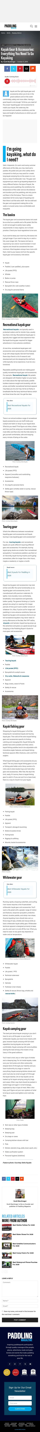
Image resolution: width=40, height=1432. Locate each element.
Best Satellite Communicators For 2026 (24, 1244)
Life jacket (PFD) (11, 668)
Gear (3, 45)
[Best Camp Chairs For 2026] (7, 1255)
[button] (31, 27)
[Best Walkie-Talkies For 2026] (7, 1227)
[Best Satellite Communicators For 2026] (7, 1246)
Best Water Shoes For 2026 (23, 1234)
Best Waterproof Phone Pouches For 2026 (25, 1263)
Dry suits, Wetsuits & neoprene (17, 676)
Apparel (5, 1238)
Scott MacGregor (9, 62)
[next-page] (6, 1272)
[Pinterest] (20, 69)
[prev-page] (3, 1272)
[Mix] (33, 69)
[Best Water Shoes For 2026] (7, 1236)
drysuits (6, 623)
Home (3, 33)
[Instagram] (15, 1364)
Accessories (10, 45)
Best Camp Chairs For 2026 (23, 1253)
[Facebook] (7, 69)
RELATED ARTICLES (13, 1216)
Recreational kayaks (11, 329)
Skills (8, 33)
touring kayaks (15, 542)
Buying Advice (16, 33)
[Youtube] (30, 1364)
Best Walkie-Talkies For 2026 (24, 1225)
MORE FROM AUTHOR (14, 1220)
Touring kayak (10, 660)
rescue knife (10, 993)
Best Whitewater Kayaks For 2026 (18, 890)
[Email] (26, 69)
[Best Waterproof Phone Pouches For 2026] (7, 1264)
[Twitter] (14, 69)
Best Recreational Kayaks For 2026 (18, 407)
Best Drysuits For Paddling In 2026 (18, 574)
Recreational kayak (20, 375)
